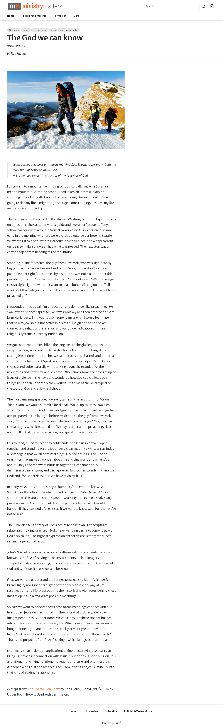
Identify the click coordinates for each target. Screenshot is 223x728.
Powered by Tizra (111, 722)
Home (10, 15)
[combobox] (171, 6)
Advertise (92, 711)
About (75, 711)
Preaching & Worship (34, 15)
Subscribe (111, 711)
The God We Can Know (44, 689)
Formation (60, 15)
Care (76, 15)
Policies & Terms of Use (138, 711)
